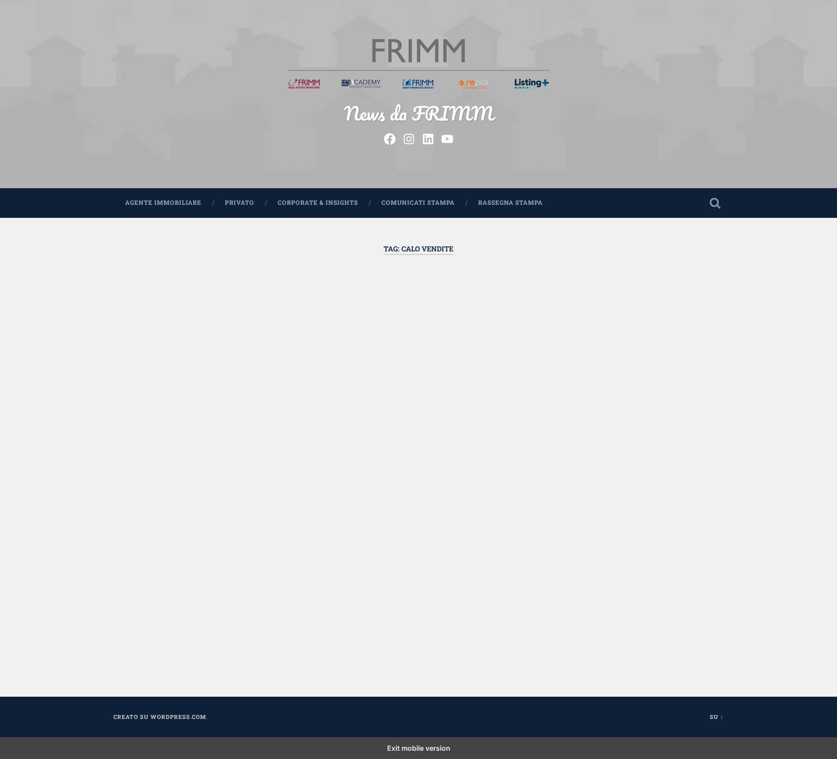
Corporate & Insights (318, 203)
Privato (239, 203)
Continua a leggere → (168, 505)
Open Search (715, 203)
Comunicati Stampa (418, 203)
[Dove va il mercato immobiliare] (209, 354)
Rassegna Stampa (510, 203)
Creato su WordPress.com (159, 716)
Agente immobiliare (163, 203)
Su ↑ (717, 716)
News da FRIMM (418, 113)
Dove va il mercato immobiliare (207, 302)
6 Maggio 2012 (163, 630)
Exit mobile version (418, 748)
